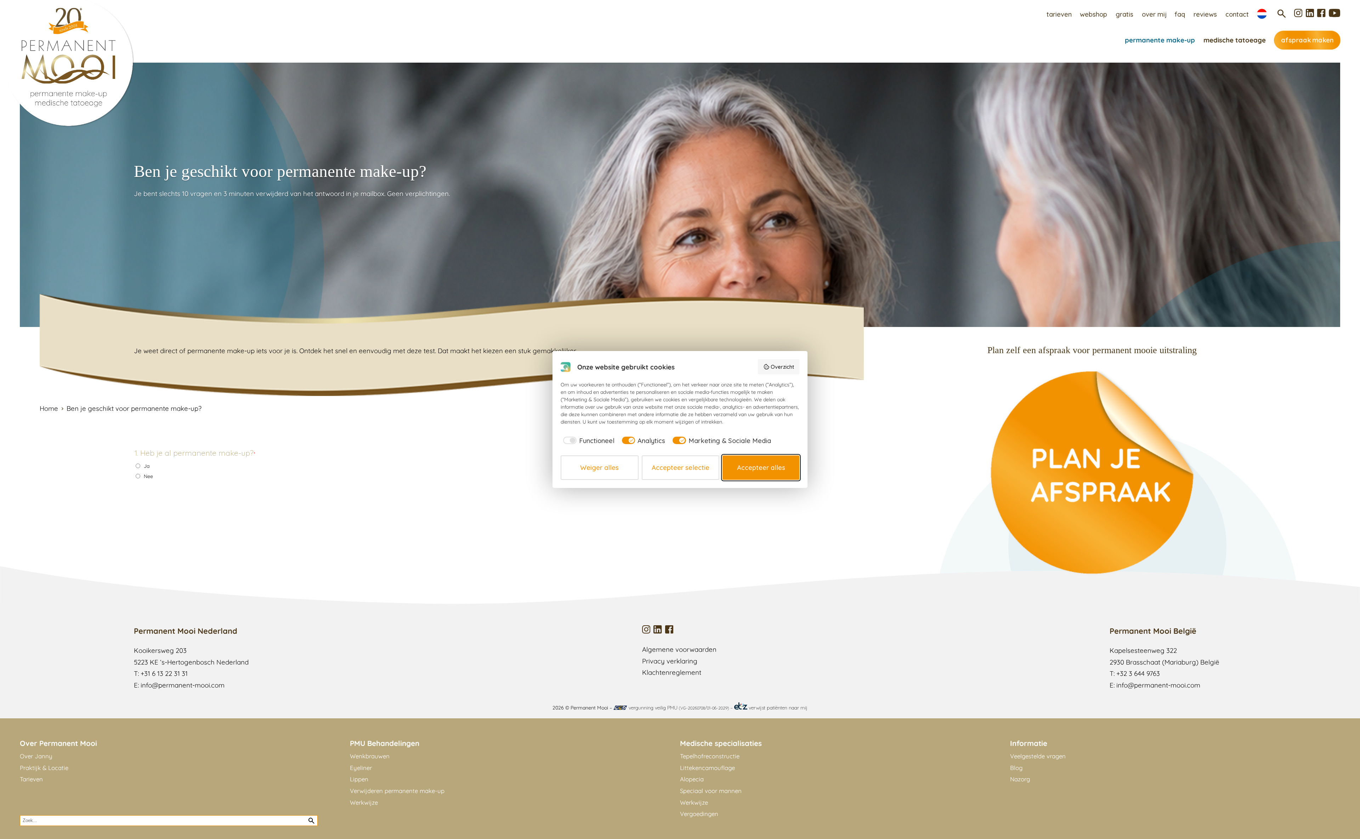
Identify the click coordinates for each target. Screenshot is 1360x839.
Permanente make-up (1160, 40)
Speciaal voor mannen (711, 790)
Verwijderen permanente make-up (397, 790)
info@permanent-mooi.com (183, 685)
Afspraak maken (1307, 40)
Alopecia (692, 779)
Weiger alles (599, 467)
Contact (1237, 14)
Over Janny (36, 756)
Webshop (1093, 14)
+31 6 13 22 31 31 (164, 673)
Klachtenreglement (671, 672)
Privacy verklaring (669, 661)
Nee (148, 476)
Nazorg (1020, 779)
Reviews (1205, 14)
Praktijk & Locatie (44, 767)
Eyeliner (361, 767)
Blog (1016, 767)
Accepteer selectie (680, 467)
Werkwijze (364, 802)
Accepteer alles (761, 467)
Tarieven (1059, 14)
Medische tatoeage (1234, 40)
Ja (146, 466)
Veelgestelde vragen (1038, 756)
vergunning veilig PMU (678, 708)
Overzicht (782, 366)
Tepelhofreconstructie (710, 756)
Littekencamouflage (707, 767)
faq (1180, 14)
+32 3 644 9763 (1138, 673)
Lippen (359, 779)
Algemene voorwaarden (679, 649)
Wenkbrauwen (370, 756)
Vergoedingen (699, 813)
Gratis (1124, 14)
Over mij (1154, 14)
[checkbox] (587, 441)
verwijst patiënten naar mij (777, 708)
